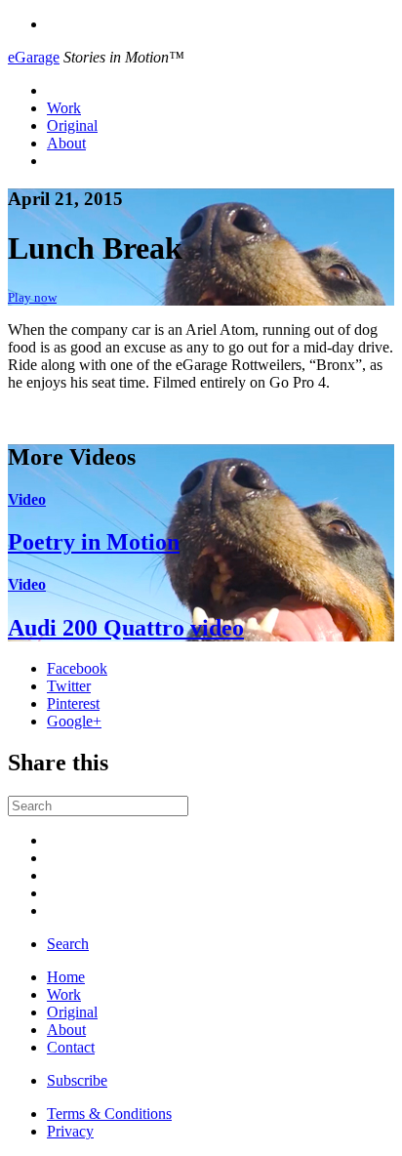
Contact (71, 1047)
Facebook (77, 668)
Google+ (74, 721)
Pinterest (73, 703)
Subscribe (77, 1080)
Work (64, 108)
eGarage (34, 57)
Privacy (70, 1131)
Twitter (69, 686)
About (66, 143)
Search (68, 943)
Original (72, 125)
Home (66, 977)
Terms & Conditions (109, 1113)
